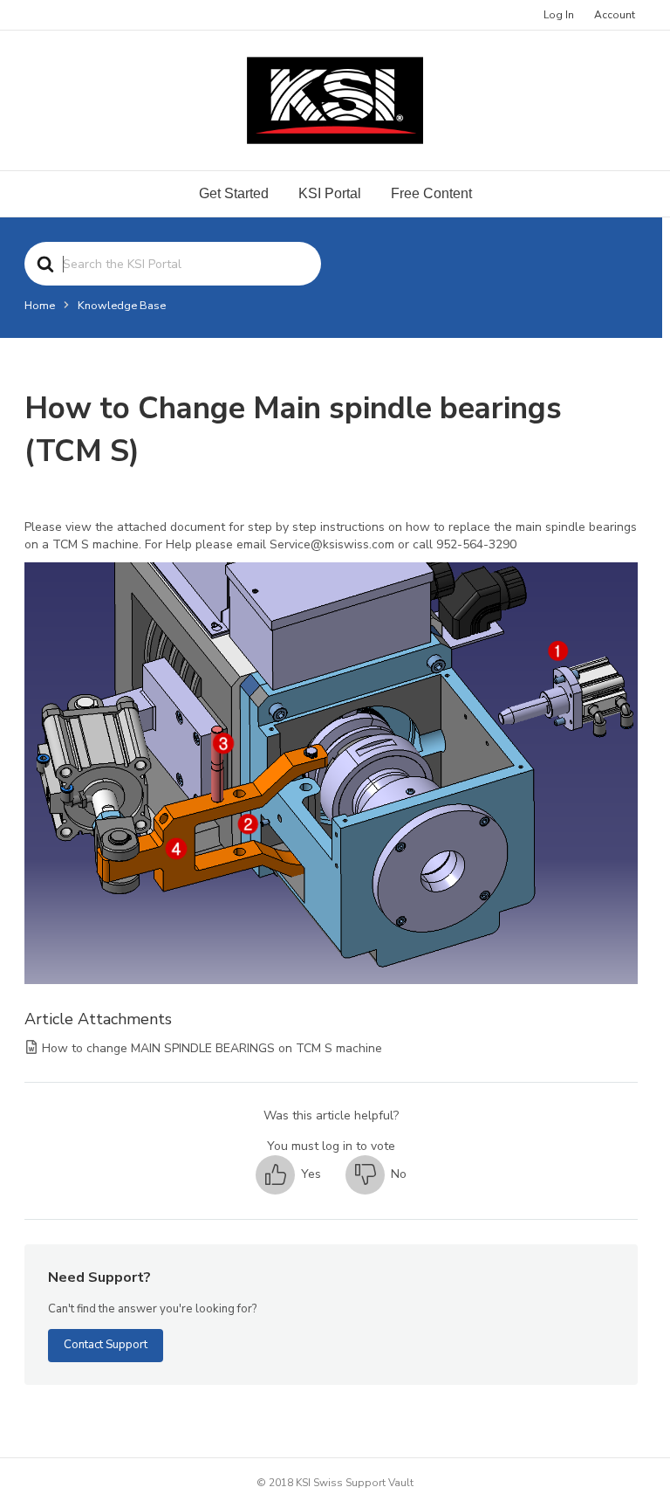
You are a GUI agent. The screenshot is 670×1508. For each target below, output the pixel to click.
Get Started (234, 193)
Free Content (431, 193)
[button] (288, 1175)
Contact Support (105, 1345)
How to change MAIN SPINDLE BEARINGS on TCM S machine (212, 1048)
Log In (559, 15)
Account (614, 15)
